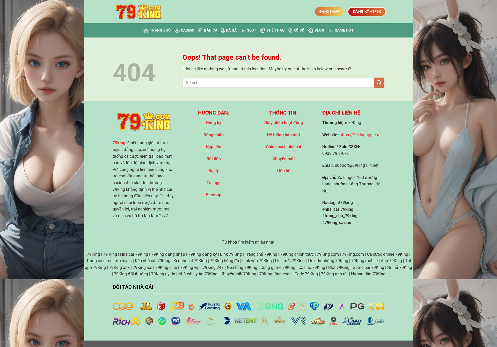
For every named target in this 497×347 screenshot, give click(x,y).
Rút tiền (214, 158)
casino (188, 30)
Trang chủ (160, 30)
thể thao (276, 30)
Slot (252, 30)
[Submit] (379, 83)
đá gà (231, 30)
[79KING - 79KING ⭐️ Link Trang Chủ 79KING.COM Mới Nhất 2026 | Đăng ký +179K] (138, 11)
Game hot (344, 30)
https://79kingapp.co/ (360, 134)
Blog (319, 30)
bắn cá (210, 30)
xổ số (299, 30)
